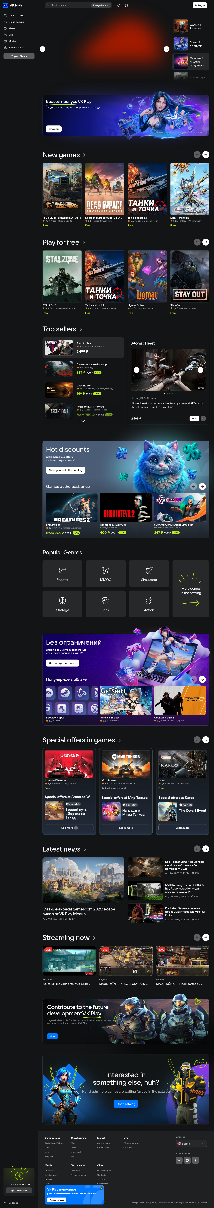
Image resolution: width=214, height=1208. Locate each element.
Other (100, 1165)
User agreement (137, 1203)
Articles (48, 1179)
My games (49, 1156)
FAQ (73, 1156)
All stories (49, 1170)
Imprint (204, 1203)
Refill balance (103, 1147)
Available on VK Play (54, 1143)
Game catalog (52, 1137)
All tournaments (78, 1175)
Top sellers (59, 328)
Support (101, 1179)
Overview (75, 1170)
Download (76, 1152)
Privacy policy (151, 1203)
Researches (102, 1183)
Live (125, 1137)
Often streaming (131, 1143)
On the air (127, 1147)
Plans (73, 1147)
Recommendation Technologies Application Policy (179, 1203)
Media (48, 1165)
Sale (47, 1152)
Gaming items (103, 1143)
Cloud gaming (78, 1137)
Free (47, 1147)
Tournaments (78, 1165)
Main (73, 1143)
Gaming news (51, 1175)
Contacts (101, 1175)
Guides (48, 1183)
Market (101, 1137)
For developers (104, 1170)
